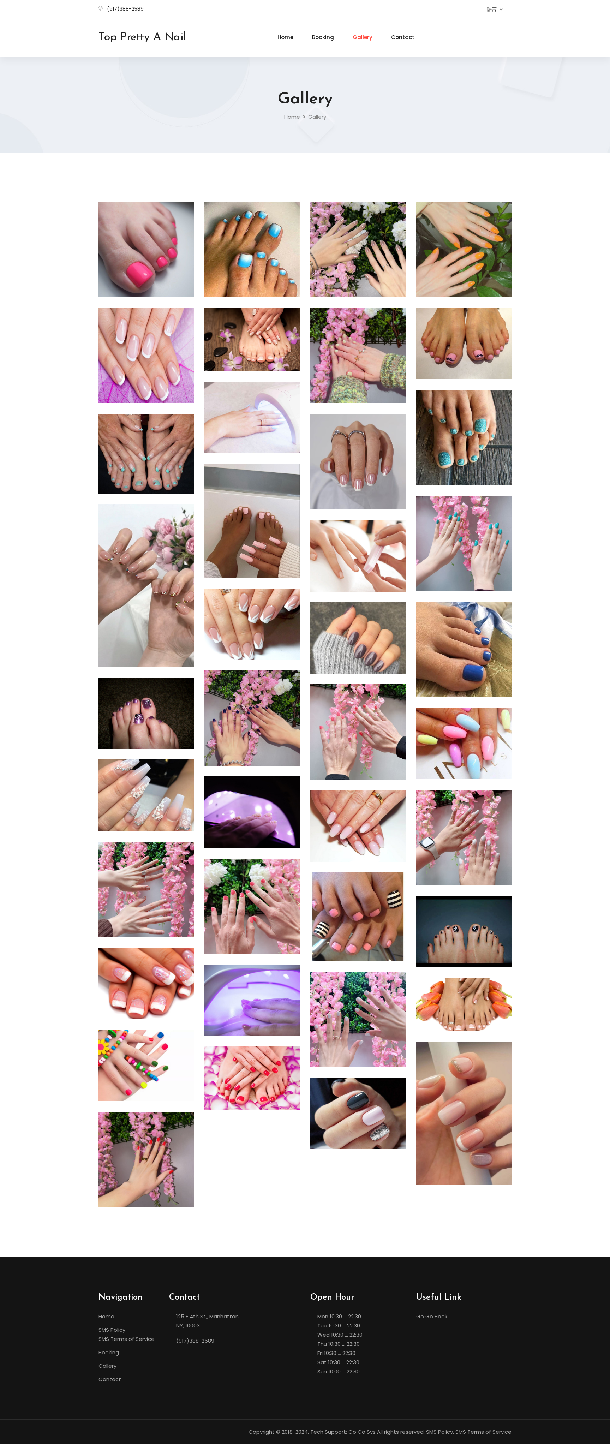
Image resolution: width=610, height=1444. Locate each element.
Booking (323, 37)
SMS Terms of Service (126, 1339)
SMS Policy (111, 1329)
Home (285, 37)
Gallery (362, 37)
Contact (402, 37)
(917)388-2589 (125, 8)
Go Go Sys (362, 1432)
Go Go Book (431, 1316)
